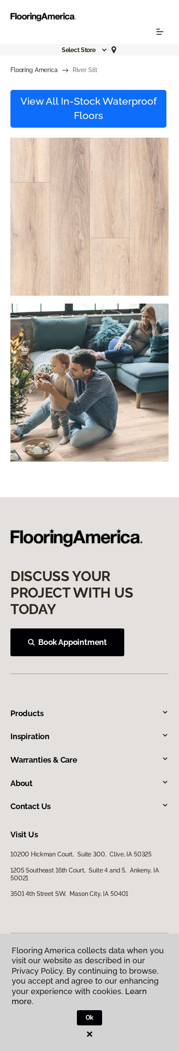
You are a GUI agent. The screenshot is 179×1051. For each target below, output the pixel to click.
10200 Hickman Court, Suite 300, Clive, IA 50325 (81, 854)
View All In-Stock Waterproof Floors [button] (88, 109)
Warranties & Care (43, 759)
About (21, 783)
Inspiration (30, 736)
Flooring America (34, 69)
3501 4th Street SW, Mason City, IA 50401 (69, 893)
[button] (85, 50)
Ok (90, 1017)
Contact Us (30, 806)
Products (27, 713)
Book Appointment (72, 642)
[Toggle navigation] (160, 31)
